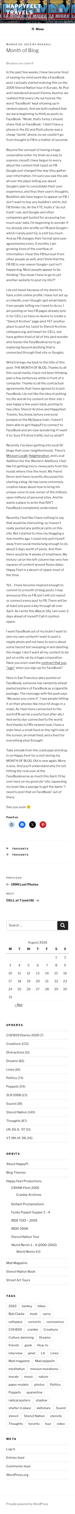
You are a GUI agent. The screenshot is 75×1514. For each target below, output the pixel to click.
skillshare (43, 1408)
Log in (10, 1449)
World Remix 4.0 (28, 1252)
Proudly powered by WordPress (27, 1504)
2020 (12, 1306)
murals (14, 1377)
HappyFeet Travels (23, 9)
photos (39, 1385)
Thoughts (20, 848)
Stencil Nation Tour (25, 1237)
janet (31, 1353)
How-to (42, 1345)
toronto (34, 1424)
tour (48, 1424)
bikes (42, 1306)
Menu (40, 29)
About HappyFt (17, 1164)
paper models (19, 1385)
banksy (27, 1306)
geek (28, 1345)
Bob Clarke (17, 1314)
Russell (44, 44)
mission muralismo (44, 1369)
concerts (34, 1322)
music (28, 1377)
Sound (11, 1104)
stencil (14, 1416)
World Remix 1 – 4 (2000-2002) (34, 1245)
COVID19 (15, 1329)
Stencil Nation (16, 1112)
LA (43, 1353)
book (33, 1314)
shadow (41, 1400)
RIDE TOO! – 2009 (24, 1220)
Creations (13, 1044)
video (61, 1424)
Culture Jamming (21, 1337)
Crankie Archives (28, 1195)
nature (43, 1377)
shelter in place (20, 1408)
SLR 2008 (13, 1095)
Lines (10, 1069)
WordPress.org (17, 1475)
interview (15, 1353)
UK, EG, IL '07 (15, 1129)
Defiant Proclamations (27, 1204)
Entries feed (15, 1458)
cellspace (15, 1322)
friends (14, 1345)
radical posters (19, 1400)
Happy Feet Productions (24, 1181)
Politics (11, 1078)
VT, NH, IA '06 (16, 1138)
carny (47, 1314)
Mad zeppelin (45, 1361)
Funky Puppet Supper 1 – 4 (30, 1212)
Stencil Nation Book (20, 1271)
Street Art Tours (18, 1280)
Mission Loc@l (17, 456)
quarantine (34, 1392)
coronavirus (55, 1322)
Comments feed (18, 1466)
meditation (17, 1369)
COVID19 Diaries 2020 (22, 1035)
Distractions (15, 1052)
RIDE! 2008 (19, 1229)
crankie (32, 1329)
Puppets (12, 1086)
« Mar (19, 1005)
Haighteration (39, 456)
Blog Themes (16, 1172)
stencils (56, 1416)
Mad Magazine (17, 1263)
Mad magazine (19, 1361)
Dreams (12, 1061)
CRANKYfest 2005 (25, 1188)
